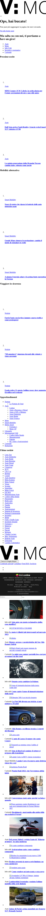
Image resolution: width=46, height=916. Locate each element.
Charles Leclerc (10, 534)
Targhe (7, 505)
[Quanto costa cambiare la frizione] (25, 669)
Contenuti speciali (6, 564)
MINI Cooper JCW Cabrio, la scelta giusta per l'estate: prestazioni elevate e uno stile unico (23, 92)
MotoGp (8, 526)
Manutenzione (14, 437)
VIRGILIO (11, 577)
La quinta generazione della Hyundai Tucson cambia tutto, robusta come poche (23, 164)
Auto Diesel (9, 463)
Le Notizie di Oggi (16, 404)
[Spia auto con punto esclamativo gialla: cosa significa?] (25, 609)
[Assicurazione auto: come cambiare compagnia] (25, 846)
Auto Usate (9, 465)
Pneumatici (9, 499)
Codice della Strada (16, 435)
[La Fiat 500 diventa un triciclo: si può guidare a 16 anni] (25, 698)
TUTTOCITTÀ (18, 580)
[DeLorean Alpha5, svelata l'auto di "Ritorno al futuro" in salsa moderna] (25, 827)
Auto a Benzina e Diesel (18, 410)
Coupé (7, 476)
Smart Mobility (10, 200)
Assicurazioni (10, 509)
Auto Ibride (13, 416)
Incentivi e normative (12, 50)
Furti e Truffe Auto (12, 520)
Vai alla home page (7, 31)
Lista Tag (8, 455)
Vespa (7, 484)
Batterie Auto (10, 539)
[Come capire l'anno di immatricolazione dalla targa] (25, 686)
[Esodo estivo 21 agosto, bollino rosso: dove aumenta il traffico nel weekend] (25, 371)
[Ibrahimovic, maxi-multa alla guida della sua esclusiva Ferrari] (25, 806)
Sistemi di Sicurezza (12, 511)
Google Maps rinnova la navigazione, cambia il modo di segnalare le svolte (23, 242)
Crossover (8, 467)
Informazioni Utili (11, 433)
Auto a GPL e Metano (17, 412)
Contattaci (17, 564)
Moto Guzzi (9, 490)
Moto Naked (9, 482)
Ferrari (7, 528)
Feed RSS (25, 564)
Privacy (26, 584)
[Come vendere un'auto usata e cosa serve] (25, 868)
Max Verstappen (11, 536)
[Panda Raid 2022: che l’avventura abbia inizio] (25, 767)
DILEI (24, 580)
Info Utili (8, 48)
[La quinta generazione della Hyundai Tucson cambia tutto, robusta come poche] (25, 144)
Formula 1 (13, 427)
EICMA (8, 492)
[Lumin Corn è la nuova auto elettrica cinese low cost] (25, 757)
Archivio (33, 564)
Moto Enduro (10, 480)
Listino (12, 408)
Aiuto (30, 586)
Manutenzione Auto (12, 495)
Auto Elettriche (15, 414)
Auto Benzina (10, 461)
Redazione (9, 446)
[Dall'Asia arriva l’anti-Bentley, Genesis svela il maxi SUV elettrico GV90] (25, 108)
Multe (7, 518)
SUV (7, 469)
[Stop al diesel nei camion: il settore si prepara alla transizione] (25, 746)
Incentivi (8, 515)
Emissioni (8, 541)
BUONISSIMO (19, 582)
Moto (7, 46)
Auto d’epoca (14, 418)
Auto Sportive (10, 478)
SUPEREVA (27, 582)
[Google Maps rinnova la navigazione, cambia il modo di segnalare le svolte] (25, 221)
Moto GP (12, 429)
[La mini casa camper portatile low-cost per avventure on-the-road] (25, 649)
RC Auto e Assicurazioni (18, 441)
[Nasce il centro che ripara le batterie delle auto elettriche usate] (25, 185)
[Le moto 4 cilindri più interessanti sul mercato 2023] (25, 628)
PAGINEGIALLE (19, 577)
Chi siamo (10, 584)
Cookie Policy (35, 584)
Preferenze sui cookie (20, 586)
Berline (7, 474)
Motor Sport (9, 425)
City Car (8, 471)
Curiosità (8, 52)
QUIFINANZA (38, 580)
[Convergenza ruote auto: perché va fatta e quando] (25, 785)
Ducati (7, 530)
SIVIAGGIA (30, 580)
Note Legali (18, 584)
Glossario (8, 431)
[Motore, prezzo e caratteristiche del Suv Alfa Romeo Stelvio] (25, 638)
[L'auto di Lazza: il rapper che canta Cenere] (25, 735)
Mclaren (8, 532)
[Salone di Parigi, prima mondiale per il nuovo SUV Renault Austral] (25, 896)
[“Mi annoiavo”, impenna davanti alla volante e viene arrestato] (25, 335)
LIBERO (5, 577)
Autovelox (9, 503)
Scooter (7, 486)
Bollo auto (9, 501)
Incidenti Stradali (11, 522)
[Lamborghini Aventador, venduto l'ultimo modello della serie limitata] (25, 877)
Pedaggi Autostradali (12, 513)
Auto (6, 44)
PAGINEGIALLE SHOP (30, 577)
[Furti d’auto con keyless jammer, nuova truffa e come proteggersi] (25, 298)
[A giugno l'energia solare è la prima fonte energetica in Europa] (25, 257)
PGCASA (40, 577)
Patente (12, 439)
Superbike (8, 488)
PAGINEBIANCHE (9, 580)
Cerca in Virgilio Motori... (9, 561)
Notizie (7, 313)
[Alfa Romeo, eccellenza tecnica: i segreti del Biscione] (25, 716)
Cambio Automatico (12, 543)
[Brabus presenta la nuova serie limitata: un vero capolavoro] (25, 857)
